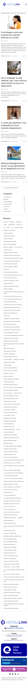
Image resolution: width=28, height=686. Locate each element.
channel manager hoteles (10, 523)
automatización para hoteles (10, 356)
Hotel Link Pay (7, 211)
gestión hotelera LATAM (9, 544)
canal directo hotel (8, 492)
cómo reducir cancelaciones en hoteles (13, 478)
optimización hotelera (9, 373)
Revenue (6, 209)
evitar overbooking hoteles (10, 539)
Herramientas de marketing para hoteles (13, 258)
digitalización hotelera (18, 359)
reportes (6, 222)
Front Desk (6, 206)
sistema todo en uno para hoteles (12, 404)
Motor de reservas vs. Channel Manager (13, 387)
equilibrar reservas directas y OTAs (12, 501)
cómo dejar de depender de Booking (12, 498)
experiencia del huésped (9, 362)
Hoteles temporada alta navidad (11, 437)
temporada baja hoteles (9, 429)
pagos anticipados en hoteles (10, 484)
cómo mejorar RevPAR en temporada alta (14, 460)
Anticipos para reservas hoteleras (11, 564)
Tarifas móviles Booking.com (10, 313)
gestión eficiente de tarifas (10, 324)
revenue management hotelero (11, 332)
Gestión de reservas (8, 238)
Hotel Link (5, 41)
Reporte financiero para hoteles (11, 286)
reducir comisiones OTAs (9, 509)
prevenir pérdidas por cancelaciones (12, 487)
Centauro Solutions (15, 628)
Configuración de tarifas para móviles (13, 296)
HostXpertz (20, 517)
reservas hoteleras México (10, 553)
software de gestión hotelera (10, 407)
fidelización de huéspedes (10, 421)
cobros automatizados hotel (10, 412)
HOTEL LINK (6, 315)
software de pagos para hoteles (11, 608)
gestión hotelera (7, 365)
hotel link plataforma (9, 423)
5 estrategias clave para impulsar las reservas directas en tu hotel (12, 35)
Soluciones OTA (18, 247)
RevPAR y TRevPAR (8, 289)
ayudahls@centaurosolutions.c (13, 640)
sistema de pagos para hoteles (11, 601)
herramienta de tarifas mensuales (12, 327)
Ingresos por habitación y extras (11, 280)
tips (4, 227)
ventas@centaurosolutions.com (14, 635)
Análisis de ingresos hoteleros (11, 266)
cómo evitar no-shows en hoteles (11, 574)
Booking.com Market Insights (11, 252)
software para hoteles (9, 381)
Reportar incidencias (8, 247)
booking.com (19, 222)
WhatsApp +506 (11, 636)
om (22, 640)
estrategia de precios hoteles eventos (12, 536)
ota (12, 227)
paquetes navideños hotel (10, 454)
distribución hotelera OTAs (10, 533)
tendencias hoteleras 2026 (10, 558)
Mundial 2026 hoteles (9, 520)
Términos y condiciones (19, 679)
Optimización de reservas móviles (12, 310)
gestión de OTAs (18, 393)
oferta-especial (11, 224)
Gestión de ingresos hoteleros (11, 272)
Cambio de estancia (8, 233)
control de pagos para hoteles (11, 475)
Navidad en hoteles (8, 443)
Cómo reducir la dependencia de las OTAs (13, 335)
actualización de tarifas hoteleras (11, 318)
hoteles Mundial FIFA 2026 (10, 547)
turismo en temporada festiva (11, 457)
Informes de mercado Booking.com (12, 261)
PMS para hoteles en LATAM (10, 515)
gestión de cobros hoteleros (10, 587)
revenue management (9, 432)
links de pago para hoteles (10, 589)
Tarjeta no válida (7, 249)
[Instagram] (18, 674)
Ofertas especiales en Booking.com (12, 307)
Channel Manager (8, 201)
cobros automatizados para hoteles (12, 470)
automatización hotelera (9, 409)
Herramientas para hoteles (10, 241)
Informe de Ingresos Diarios (10, 277)
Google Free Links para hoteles (11, 338)
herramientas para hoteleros (10, 367)
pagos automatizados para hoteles (12, 592)
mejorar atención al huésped (10, 370)
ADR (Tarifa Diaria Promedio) (11, 263)
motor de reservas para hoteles (11, 395)
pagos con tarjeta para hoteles (11, 595)
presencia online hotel (9, 426)
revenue (18, 429)
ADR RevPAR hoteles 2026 (10, 517)
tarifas (5, 224)
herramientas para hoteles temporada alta (14, 481)
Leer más (25, 56)
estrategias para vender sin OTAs (11, 503)
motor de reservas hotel (9, 506)
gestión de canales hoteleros (10, 541)
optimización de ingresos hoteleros (12, 329)
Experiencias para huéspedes (10, 435)
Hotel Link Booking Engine (10, 301)
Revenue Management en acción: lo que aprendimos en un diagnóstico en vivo (13, 166)
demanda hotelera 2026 (9, 530)
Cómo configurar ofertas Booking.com (13, 299)
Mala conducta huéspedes (10, 244)
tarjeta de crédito (19, 227)
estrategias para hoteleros (10, 418)
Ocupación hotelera (8, 283)
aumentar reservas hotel (9, 354)
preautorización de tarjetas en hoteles (13, 598)
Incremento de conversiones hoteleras (13, 304)
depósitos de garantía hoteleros (11, 584)
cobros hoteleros (16, 566)
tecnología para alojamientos (11, 384)
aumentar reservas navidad (10, 448)
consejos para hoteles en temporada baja (13, 473)
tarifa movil (19, 224)
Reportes (6, 199)
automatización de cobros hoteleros (12, 462)
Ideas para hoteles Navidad (10, 440)
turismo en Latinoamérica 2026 (11, 561)
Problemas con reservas (9, 230)
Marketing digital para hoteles (11, 341)
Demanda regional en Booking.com (12, 255)
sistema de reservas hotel (10, 401)
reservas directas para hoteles (11, 398)
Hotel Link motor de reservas (10, 489)
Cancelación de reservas (9, 236)
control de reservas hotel (9, 495)
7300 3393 (18, 636)
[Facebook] (13, 674)
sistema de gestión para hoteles (11, 379)
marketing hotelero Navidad (10, 451)
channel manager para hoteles (11, 390)
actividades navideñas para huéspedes (13, 446)
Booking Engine (8, 204)
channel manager (8, 359)
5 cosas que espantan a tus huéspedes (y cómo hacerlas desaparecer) (13, 125)
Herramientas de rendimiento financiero (13, 275)
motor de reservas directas (10, 550)
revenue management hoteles (11, 555)
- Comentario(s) (14, 56)
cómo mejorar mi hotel (9, 415)
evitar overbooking (8, 393)
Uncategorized (7, 197)
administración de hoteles (10, 351)
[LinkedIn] (10, 674)
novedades (11, 222)
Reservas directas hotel (9, 348)
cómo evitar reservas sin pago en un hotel (14, 577)
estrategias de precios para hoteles (12, 321)
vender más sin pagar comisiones (12, 512)
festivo (8, 227)
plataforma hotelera (8, 376)
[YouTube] (15, 674)
